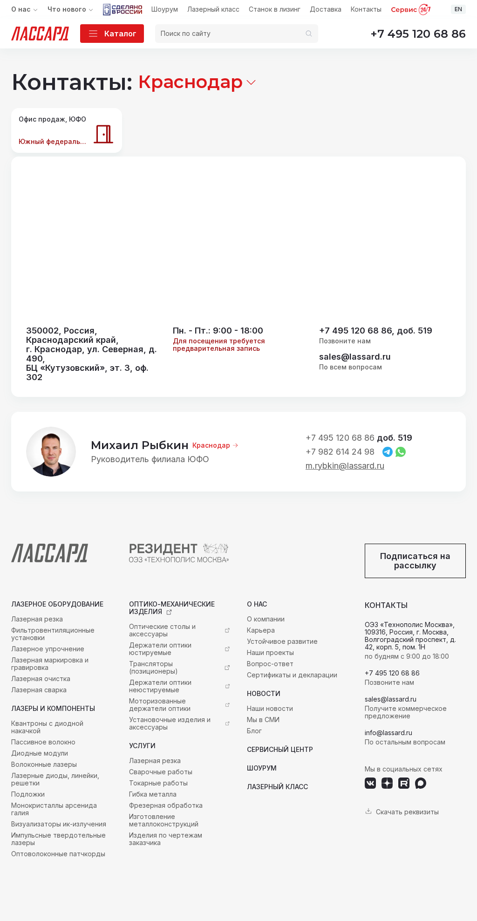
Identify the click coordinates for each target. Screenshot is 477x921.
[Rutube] (403, 783)
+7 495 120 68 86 (418, 34)
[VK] (370, 783)
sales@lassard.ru (355, 357)
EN (458, 9)
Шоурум (164, 9)
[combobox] (198, 82)
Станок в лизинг (274, 9)
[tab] (66, 130)
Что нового (67, 9)
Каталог (120, 33)
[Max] (420, 783)
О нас (21, 9)
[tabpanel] (238, 354)
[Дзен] (387, 783)
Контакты (366, 9)
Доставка (325, 9)
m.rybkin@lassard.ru (345, 466)
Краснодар (211, 445)
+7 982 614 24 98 (340, 452)
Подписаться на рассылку (415, 560)
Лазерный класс (213, 9)
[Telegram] (387, 451)
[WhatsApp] (400, 451)
